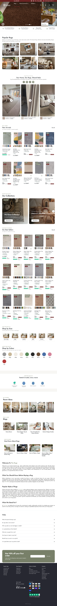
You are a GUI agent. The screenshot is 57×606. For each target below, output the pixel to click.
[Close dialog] (40, 285)
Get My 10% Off (28, 317)
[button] (28, 295)
